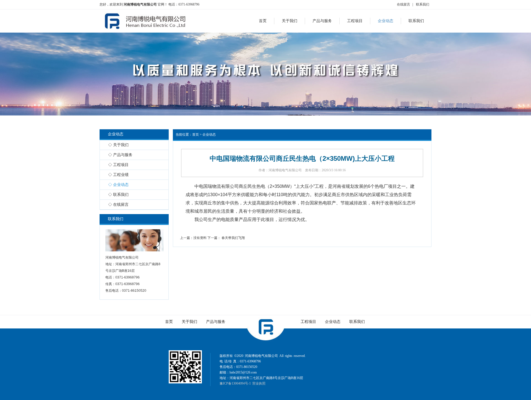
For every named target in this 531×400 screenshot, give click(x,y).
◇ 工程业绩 (118, 175)
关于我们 (189, 322)
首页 (195, 134)
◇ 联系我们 (118, 195)
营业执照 (259, 383)
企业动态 (209, 134)
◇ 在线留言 (118, 204)
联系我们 (422, 4)
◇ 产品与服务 (120, 155)
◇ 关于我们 (118, 145)
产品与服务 (215, 322)
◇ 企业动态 (118, 185)
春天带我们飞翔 (233, 238)
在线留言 (403, 4)
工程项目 (308, 322)
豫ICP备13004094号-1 (235, 383)
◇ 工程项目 (118, 165)
